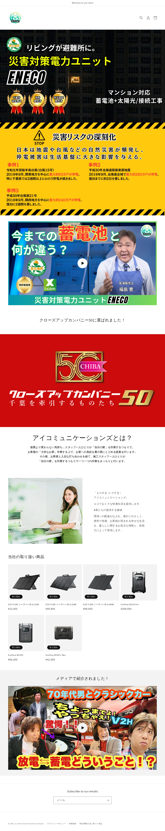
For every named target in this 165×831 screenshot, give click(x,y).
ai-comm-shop (21, 823)
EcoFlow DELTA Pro (130, 604)
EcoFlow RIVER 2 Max (56, 655)
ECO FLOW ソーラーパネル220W (61, 604)
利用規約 (73, 823)
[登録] (107, 800)
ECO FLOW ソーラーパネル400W (98, 604)
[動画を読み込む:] (82, 263)
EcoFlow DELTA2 (15, 655)
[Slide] (82, 380)
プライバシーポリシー (56, 823)
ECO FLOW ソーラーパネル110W (23, 604)
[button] (141, 17)
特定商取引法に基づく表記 (91, 823)
